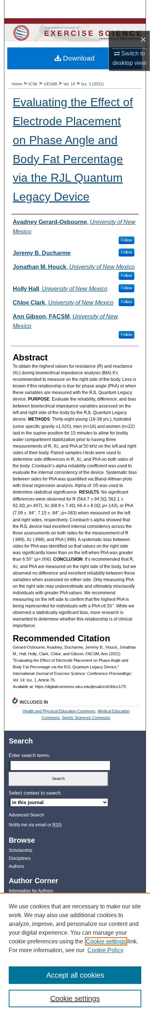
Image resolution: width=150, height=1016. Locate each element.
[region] (75, 954)
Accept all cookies (75, 975)
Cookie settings (106, 941)
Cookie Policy (105, 950)
